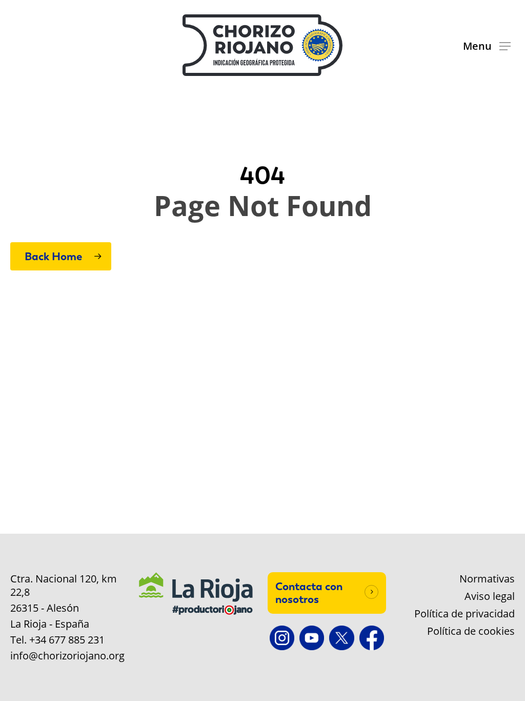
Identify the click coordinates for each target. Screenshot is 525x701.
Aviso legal (490, 596)
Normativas (487, 579)
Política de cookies (471, 631)
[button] (487, 45)
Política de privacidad (464, 613)
